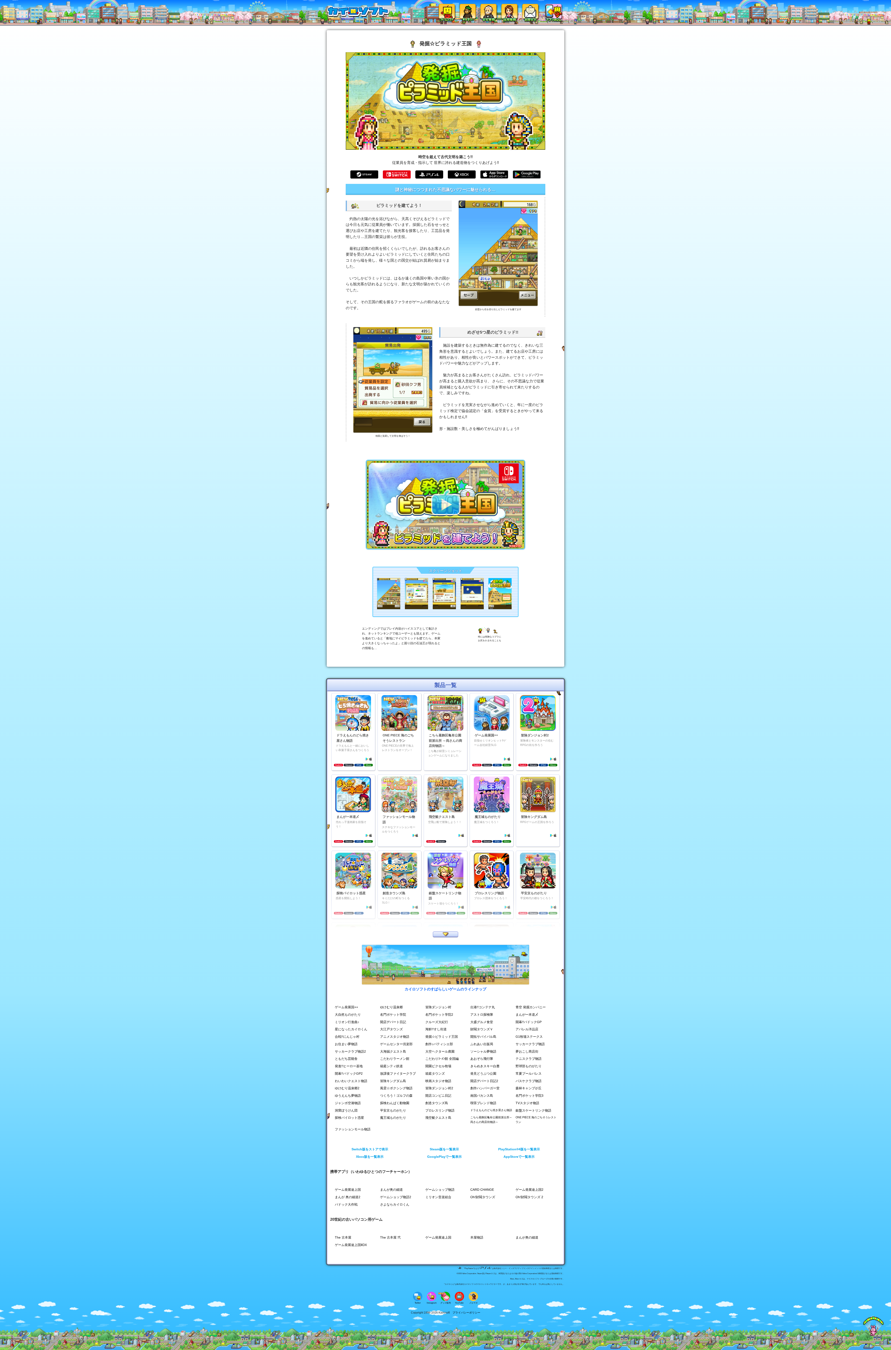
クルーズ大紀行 (436, 1022)
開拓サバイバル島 (483, 1036)
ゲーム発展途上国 (348, 1189)
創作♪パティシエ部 (439, 1044)
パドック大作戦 (346, 1204)
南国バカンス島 (481, 1095)
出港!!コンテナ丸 (482, 1007)
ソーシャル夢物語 (483, 1051)
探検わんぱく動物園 (394, 1103)
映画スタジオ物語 (438, 1081)
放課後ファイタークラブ (398, 1073)
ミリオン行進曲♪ (347, 1022)
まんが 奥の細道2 (347, 1197)
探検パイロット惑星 (349, 1117)
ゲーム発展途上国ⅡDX (351, 1245)
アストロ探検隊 (481, 1014)
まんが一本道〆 (527, 1014)
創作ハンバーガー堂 (485, 1088)
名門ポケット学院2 (439, 1014)
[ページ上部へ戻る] (873, 1335)
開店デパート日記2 (484, 1081)
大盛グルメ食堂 (481, 1022)
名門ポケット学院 (393, 1014)
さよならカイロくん (394, 1204)
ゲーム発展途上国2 (529, 1189)
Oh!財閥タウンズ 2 (529, 1197)
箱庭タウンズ (435, 1073)
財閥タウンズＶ (481, 1029)
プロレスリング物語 (440, 1110)
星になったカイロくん (351, 1029)
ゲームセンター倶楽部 (396, 1044)
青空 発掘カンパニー (531, 1007)
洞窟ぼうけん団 (346, 1110)
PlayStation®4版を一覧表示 (519, 1149)
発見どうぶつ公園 (483, 1073)
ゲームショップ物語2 (395, 1197)
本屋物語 (476, 1237)
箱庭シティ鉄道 (391, 1066)
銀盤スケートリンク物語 (533, 1110)
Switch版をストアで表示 (370, 1149)
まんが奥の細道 (391, 1189)
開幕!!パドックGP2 (349, 1073)
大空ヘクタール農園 (440, 1051)
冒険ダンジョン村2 (439, 1088)
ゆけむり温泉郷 (391, 1007)
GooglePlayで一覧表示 (444, 1156)
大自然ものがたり (348, 1014)
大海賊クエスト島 (393, 1051)
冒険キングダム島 (393, 1081)
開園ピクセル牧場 (438, 1066)
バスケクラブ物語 (529, 1081)
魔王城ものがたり (393, 1117)
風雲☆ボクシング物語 (396, 1088)
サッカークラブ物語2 (350, 1051)
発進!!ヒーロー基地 (349, 1066)
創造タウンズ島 (436, 1103)
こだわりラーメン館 (394, 1058)
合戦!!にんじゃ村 (347, 1036)
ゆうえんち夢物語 (348, 1095)
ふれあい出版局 (481, 1044)
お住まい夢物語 (346, 1044)
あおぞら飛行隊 (481, 1058)
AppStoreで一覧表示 (519, 1156)
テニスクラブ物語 (529, 1058)
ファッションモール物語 (353, 1129)
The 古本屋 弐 (390, 1237)
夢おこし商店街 (527, 1051)
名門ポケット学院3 (529, 1095)
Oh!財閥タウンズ (482, 1197)
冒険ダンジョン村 (438, 1007)
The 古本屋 (343, 1237)
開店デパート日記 (393, 1022)
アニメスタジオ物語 (394, 1036)
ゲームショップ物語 (440, 1189)
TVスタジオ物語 (527, 1103)
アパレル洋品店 (527, 1029)
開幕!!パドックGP (529, 1022)
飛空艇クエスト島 (438, 1117)
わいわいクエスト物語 (351, 1081)
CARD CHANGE (482, 1189)
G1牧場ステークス (529, 1036)
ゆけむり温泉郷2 (347, 1088)
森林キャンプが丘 (529, 1088)
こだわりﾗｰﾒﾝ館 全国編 (442, 1058)
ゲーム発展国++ (346, 1007)
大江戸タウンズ (391, 1029)
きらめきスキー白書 (485, 1066)
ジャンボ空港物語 (348, 1103)
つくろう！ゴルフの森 (396, 1095)
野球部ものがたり (529, 1066)
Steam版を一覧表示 (444, 1149)
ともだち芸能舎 (346, 1058)
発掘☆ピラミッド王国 (441, 1036)
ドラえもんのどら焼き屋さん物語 (491, 1110)
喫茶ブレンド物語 (483, 1103)
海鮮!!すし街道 (436, 1029)
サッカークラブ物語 (530, 1044)
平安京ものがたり (393, 1110)
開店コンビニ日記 (438, 1095)
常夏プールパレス (529, 1073)
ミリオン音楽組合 (438, 1197)
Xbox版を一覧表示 (370, 1156)
